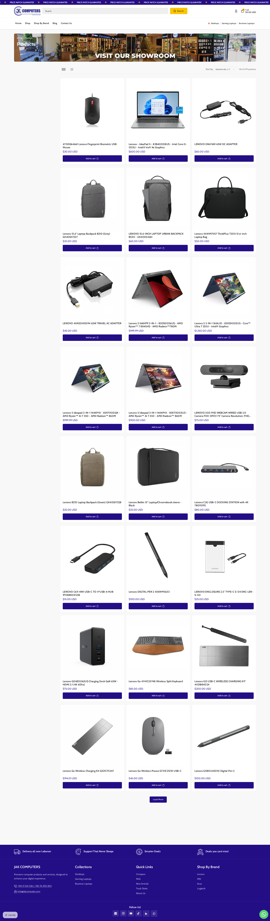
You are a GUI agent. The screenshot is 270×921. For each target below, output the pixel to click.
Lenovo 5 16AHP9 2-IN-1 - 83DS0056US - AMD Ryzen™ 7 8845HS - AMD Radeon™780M (156, 325)
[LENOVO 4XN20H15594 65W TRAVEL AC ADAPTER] (92, 289)
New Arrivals (142, 883)
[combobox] (105, 11)
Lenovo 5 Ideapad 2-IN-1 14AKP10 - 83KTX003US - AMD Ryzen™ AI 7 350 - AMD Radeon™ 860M (158, 414)
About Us (140, 893)
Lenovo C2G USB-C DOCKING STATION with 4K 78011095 (221, 504)
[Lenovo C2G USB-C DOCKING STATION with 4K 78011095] (224, 468)
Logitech (201, 888)
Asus (199, 883)
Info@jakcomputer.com (29, 891)
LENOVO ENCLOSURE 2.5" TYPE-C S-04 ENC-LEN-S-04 (223, 593)
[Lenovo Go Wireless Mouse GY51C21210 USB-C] (158, 736)
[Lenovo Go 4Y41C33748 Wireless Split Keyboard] (158, 647)
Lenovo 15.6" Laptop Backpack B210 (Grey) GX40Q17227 (86, 235)
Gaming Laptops (83, 879)
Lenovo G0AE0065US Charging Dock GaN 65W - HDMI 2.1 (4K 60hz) (90, 683)
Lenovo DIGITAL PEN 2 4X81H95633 (149, 591)
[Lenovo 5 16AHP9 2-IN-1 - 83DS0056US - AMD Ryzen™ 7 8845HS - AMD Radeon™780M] (158, 289)
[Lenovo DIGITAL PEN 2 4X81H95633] (158, 557)
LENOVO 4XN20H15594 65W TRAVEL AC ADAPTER (92, 323)
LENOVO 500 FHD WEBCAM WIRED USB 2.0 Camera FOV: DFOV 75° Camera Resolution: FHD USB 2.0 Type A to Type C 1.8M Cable (221, 414)
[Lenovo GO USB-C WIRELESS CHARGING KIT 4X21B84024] (224, 647)
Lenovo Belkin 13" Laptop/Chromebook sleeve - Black (155, 504)
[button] (248, 11)
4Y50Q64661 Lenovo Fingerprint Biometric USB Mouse (90, 146)
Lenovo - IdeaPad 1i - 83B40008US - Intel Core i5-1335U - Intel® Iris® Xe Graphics (158, 146)
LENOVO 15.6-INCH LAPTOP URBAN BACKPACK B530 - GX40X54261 (156, 235)
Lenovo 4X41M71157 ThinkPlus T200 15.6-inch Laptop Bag (220, 235)
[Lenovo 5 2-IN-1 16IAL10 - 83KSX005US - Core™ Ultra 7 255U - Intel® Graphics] (224, 289)
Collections (83, 867)
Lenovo (201, 874)
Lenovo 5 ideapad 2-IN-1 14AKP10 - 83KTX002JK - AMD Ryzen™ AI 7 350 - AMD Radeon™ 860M (91, 414)
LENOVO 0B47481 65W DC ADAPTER (215, 144)
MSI (199, 879)
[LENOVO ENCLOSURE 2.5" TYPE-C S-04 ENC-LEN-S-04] (224, 557)
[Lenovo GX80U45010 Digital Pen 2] (224, 736)
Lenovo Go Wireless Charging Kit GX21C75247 (88, 770)
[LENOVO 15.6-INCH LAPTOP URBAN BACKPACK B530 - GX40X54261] (158, 199)
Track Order (142, 888)
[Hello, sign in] (236, 11)
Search (180, 11)
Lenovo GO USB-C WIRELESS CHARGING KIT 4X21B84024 (220, 683)
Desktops (79, 874)
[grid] (63, 69)
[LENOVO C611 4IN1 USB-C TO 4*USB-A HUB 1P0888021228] (92, 557)
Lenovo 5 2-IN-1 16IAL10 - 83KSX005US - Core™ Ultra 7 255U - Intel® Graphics (222, 325)
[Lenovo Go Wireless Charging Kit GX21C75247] (92, 736)
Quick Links (144, 867)
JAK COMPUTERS (27, 867)
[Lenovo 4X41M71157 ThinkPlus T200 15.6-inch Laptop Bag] (224, 199)
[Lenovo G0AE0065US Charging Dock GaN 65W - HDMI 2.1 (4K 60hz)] (92, 647)
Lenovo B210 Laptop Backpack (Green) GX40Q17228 (92, 502)
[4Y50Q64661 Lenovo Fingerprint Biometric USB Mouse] (92, 110)
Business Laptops (83, 883)
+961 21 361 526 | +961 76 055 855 (35, 886)
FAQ (138, 879)
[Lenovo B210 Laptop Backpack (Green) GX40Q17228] (92, 468)
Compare (140, 874)
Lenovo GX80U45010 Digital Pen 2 (214, 770)
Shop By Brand (208, 867)
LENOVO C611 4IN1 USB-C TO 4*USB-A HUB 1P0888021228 (88, 593)
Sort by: (209, 69)
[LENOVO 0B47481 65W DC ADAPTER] (224, 110)
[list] (72, 69)
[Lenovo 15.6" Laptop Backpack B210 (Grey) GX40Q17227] (92, 199)
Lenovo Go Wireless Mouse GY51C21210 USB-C (155, 770)
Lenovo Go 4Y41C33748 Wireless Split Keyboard (156, 681)
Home (19, 38)
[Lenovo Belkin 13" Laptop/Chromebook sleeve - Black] (158, 468)
